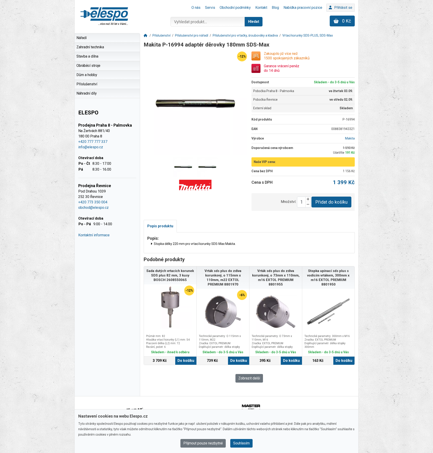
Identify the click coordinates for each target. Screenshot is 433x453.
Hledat (253, 21)
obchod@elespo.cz (93, 207)
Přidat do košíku (331, 202)
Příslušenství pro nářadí (191, 35)
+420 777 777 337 (92, 141)
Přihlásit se (343, 7)
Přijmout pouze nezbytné (203, 443)
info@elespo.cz (90, 147)
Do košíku (185, 360)
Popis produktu (160, 226)
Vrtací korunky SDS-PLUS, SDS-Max (307, 35)
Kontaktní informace (94, 235)
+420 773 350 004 (92, 202)
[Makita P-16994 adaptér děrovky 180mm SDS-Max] (195, 103)
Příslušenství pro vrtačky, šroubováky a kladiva (245, 35)
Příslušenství (161, 35)
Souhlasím (241, 443)
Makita (350, 138)
